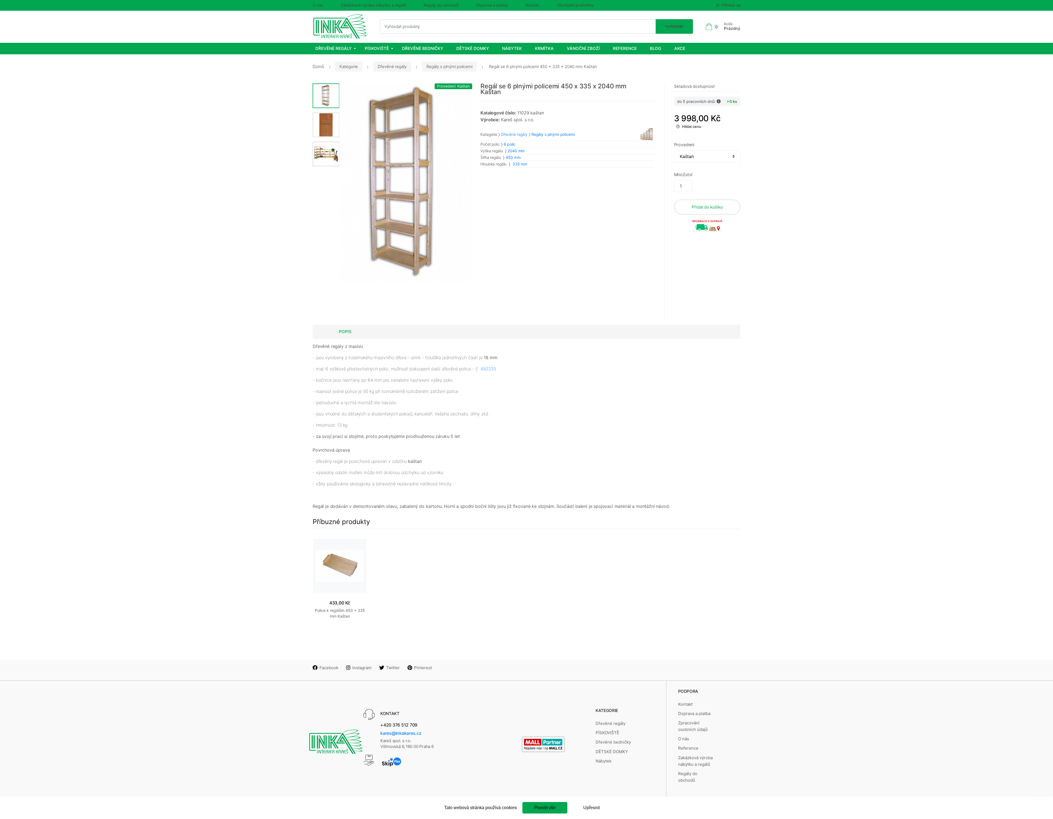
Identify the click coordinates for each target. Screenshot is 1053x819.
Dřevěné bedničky (422, 48)
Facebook (328, 667)
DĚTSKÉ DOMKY (472, 48)
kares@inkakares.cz (400, 733)
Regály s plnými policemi (449, 66)
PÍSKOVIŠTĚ (377, 48)
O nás (318, 5)
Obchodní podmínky (575, 5)
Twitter (393, 667)
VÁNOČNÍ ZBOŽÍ (583, 48)
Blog (655, 48)
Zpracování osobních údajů (693, 726)
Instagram (362, 667)
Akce (679, 48)
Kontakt (532, 5)
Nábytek (512, 48)
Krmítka (544, 48)
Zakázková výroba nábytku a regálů (373, 5)
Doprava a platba (492, 5)
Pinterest (423, 667)
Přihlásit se (730, 5)
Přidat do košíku (707, 207)
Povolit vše (545, 807)
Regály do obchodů (441, 5)
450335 (488, 368)
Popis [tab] (345, 331)
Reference (625, 48)
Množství (683, 174)
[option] (405, 182)
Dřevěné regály (333, 48)
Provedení (684, 144)
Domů (318, 66)
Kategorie (348, 66)
